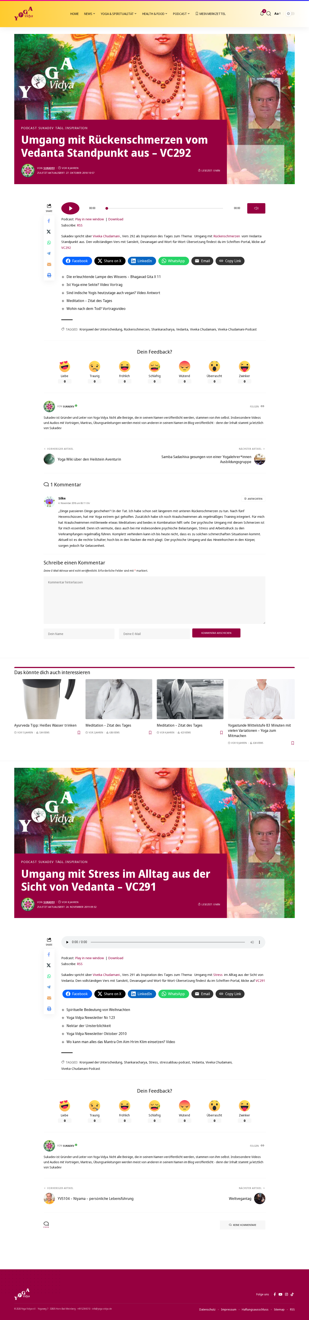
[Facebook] (275, 1294)
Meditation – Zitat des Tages (89, 300)
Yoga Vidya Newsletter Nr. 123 (91, 1017)
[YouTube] (280, 1294)
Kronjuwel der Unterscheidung (101, 329)
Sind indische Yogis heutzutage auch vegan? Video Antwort (113, 292)
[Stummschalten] (256, 208)
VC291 (260, 980)
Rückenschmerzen (226, 236)
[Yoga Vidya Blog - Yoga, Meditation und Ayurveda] (23, 13)
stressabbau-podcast (175, 1062)
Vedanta (182, 329)
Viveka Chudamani (106, 236)
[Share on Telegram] (49, 253)
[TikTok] (292, 1294)
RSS (80, 225)
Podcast (29, 128)
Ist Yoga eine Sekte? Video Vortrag (94, 284)
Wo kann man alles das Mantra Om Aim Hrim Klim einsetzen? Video (121, 1041)
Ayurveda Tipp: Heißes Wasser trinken (45, 725)
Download (115, 219)
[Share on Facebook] (49, 220)
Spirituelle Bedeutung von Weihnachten (98, 1009)
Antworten (255, 498)
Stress (218, 974)
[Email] (49, 264)
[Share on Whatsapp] (49, 242)
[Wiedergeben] (70, 208)
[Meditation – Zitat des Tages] (119, 699)
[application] (163, 206)
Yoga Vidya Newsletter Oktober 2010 (97, 1033)
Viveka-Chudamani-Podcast (237, 329)
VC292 (66, 247)
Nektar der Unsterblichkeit (89, 1025)
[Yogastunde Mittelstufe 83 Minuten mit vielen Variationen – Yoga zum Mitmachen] (261, 699)
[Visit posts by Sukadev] (28, 170)
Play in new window (89, 219)
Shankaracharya (162, 329)
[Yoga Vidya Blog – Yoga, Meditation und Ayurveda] (22, 1294)
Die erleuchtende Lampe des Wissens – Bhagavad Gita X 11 (114, 276)
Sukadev (45, 128)
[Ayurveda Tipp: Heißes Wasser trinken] (47, 699)
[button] (268, 13)
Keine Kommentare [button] (244, 1225)
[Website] (262, 406)
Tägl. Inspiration (71, 128)
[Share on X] (49, 231)
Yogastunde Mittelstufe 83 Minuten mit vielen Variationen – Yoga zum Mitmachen (259, 730)
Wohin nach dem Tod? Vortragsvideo (96, 308)
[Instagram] (286, 1294)
